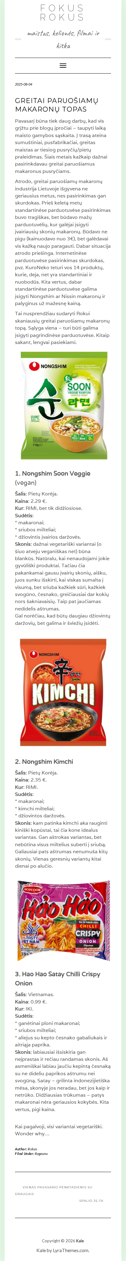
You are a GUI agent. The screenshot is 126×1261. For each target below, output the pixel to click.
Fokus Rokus (63, 13)
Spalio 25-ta (91, 1201)
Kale (80, 1240)
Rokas (32, 1149)
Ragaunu (41, 1154)
